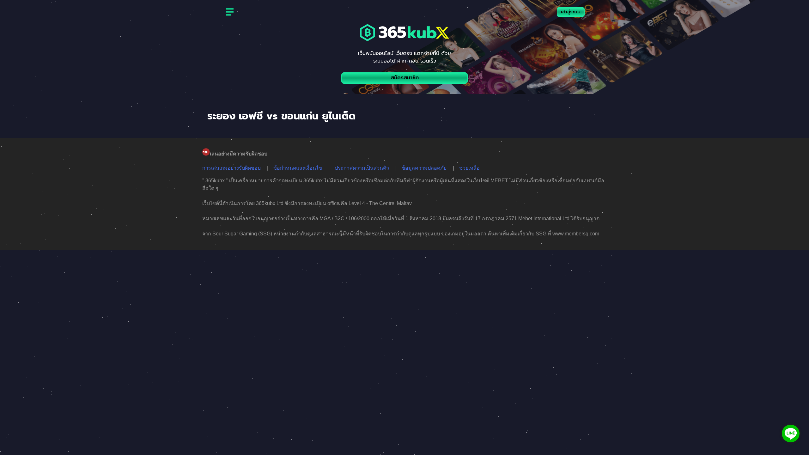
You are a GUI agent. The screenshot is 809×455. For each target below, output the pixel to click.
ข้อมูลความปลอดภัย (424, 168)
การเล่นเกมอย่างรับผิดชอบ (231, 168)
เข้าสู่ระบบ (571, 12)
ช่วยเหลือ (469, 168)
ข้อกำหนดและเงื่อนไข (297, 168)
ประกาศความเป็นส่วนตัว (362, 168)
